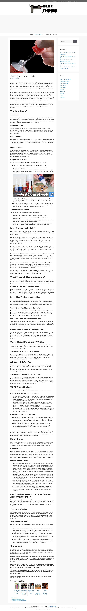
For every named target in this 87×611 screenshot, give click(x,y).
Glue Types (47, 34)
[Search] (75, 41)
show (17, 114)
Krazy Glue (62, 91)
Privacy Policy (62, 1)
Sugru (61, 95)
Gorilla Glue (63, 87)
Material (55, 34)
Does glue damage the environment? (19, 600)
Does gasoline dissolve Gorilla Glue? (38, 592)
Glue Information (38, 34)
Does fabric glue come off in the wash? (24, 592)
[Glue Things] (43, 8)
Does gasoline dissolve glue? (45, 592)
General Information (64, 81)
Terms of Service (55, 1)
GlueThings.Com (52, 606)
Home (31, 34)
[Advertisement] (43, 24)
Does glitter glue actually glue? (18, 599)
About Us (47, 1)
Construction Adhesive (65, 79)
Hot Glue (62, 89)
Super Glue (62, 97)
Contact (75, 1)
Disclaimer (69, 1)
